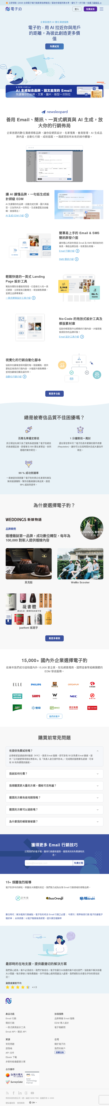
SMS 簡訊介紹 (66, 259)
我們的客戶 (54, 716)
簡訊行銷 (10, 1022)
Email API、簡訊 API (16, 1031)
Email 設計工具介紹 (69, 337)
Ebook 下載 (11, 1057)
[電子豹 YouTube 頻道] (32, 1093)
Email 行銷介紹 (67, 251)
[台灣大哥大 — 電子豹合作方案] (15, 1076)
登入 (77, 9)
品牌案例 (11, 529)
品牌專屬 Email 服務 (64, 1018)
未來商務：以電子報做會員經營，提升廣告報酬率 (38, 918)
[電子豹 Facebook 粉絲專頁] (13, 1093)
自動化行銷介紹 (14, 376)
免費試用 (90, 9)
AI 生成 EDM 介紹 (15, 215)
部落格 (9, 1048)
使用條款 (21, 1102)
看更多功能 (54, 393)
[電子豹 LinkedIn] (20, 1093)
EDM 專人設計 (61, 1022)
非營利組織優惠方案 (15, 1061)
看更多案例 (54, 638)
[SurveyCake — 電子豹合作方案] (15, 1082)
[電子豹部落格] (7, 1093)
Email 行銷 (11, 1018)
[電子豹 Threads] (26, 1093)
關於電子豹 (59, 1043)
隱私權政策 (10, 1102)
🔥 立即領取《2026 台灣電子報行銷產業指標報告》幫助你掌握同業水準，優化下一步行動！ (53, 3)
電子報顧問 (59, 1027)
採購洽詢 (60, 1052)
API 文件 (10, 1052)
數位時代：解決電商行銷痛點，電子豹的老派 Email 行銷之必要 (35, 914)
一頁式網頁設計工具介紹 (18, 298)
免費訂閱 (78, 862)
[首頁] (14, 9)
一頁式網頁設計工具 (15, 1027)
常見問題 (10, 1043)
